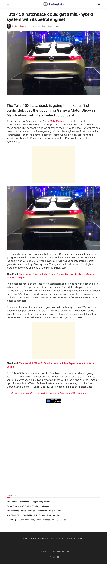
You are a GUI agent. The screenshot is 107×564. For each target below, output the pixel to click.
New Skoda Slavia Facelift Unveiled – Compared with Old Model (34, 515)
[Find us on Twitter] (50, 556)
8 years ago (36, 26)
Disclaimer (35, 538)
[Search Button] (99, 4)
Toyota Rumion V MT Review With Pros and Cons (28, 506)
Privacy (26, 538)
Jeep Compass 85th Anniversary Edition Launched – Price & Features (36, 520)
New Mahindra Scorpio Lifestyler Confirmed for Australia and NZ (34, 511)
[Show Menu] (8, 4)
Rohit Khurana (21, 26)
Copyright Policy (48, 538)
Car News (48, 26)
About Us (71, 538)
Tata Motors (57, 121)
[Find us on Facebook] (47, 556)
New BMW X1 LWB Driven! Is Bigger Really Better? (28, 502)
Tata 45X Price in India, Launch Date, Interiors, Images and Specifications (48, 393)
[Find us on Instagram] (54, 556)
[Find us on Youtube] (58, 556)
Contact (61, 538)
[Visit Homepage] (53, 4)
